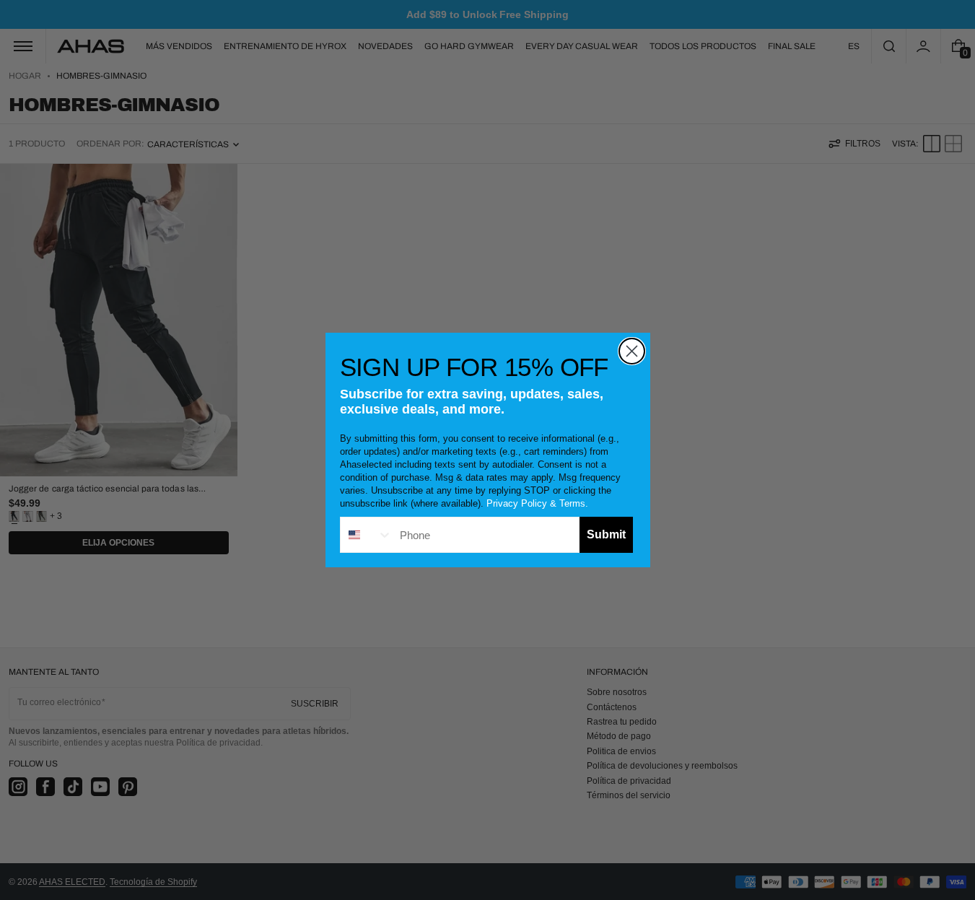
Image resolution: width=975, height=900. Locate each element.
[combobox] (367, 534)
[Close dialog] (631, 351)
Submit (606, 534)
